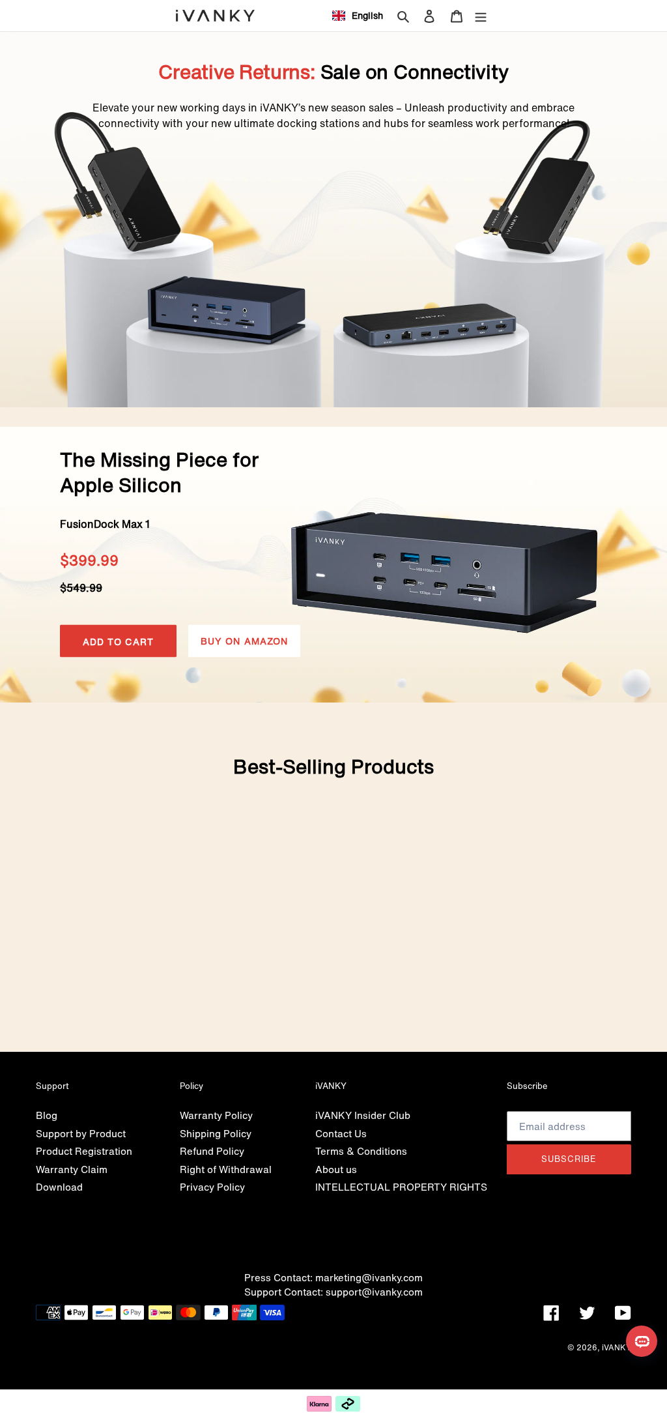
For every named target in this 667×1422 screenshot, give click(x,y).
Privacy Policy (212, 1187)
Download (59, 1187)
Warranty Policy (216, 1115)
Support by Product (81, 1133)
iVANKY (616, 1347)
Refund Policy (212, 1151)
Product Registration (84, 1151)
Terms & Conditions (361, 1151)
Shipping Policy (215, 1133)
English (367, 15)
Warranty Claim (71, 1169)
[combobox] (357, 16)
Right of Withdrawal (226, 1169)
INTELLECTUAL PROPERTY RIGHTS (401, 1187)
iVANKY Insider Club (362, 1115)
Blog (46, 1115)
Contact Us (341, 1133)
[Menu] (480, 15)
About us (336, 1169)
